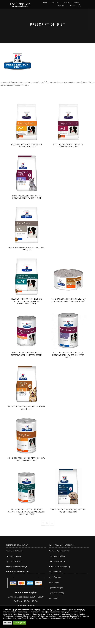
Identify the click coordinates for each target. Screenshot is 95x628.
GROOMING (76, 3)
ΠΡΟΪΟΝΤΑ (66, 3)
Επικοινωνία (54, 598)
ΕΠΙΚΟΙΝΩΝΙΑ (72, 6)
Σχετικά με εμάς (55, 577)
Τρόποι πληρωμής (56, 587)
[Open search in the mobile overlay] (79, 5)
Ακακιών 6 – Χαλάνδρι (14, 551)
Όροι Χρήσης (54, 582)
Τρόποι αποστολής (56, 593)
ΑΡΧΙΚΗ (45, 3)
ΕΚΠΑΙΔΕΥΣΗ (61, 6)
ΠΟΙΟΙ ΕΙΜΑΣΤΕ (55, 3)
